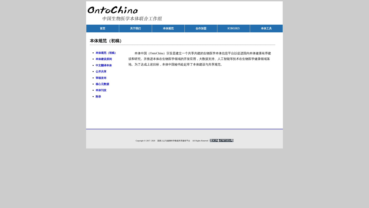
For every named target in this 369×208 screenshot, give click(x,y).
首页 (102, 28)
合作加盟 (201, 28)
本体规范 (168, 28)
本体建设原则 (104, 59)
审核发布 (101, 77)
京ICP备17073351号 (221, 140)
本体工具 (266, 28)
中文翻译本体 (104, 65)
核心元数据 (102, 84)
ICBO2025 (234, 28)
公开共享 (101, 71)
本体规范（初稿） (106, 52)
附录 (98, 96)
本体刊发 (101, 90)
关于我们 (135, 28)
